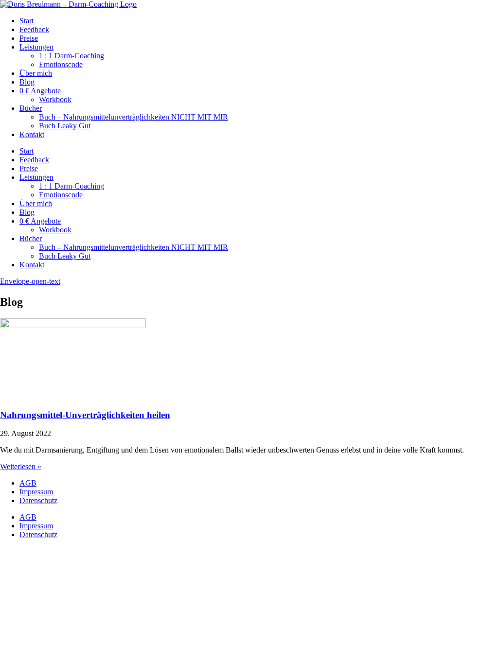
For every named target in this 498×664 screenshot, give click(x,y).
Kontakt (31, 134)
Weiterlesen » (20, 466)
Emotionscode (61, 64)
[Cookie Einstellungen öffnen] (73, 617)
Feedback (34, 29)
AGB (27, 483)
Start (26, 21)
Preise (28, 38)
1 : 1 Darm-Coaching (71, 56)
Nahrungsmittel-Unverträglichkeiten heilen (85, 415)
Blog (27, 82)
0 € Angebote (40, 91)
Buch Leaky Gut (64, 126)
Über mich (35, 73)
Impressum (36, 492)
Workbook (55, 99)
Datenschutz (38, 500)
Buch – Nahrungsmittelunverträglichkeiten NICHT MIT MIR (133, 117)
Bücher (30, 108)
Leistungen (36, 47)
